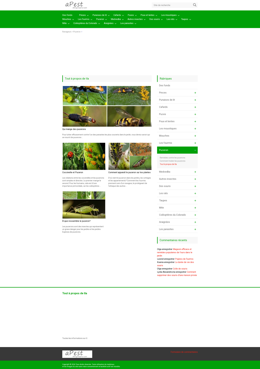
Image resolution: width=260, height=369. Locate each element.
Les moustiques (169, 15)
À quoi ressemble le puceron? (76, 221)
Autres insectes (135, 19)
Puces (131, 15)
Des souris (154, 19)
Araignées (108, 23)
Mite (64, 23)
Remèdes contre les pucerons (172, 158)
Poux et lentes (147, 15)
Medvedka (116, 19)
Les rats (170, 19)
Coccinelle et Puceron (72, 172)
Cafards (117, 15)
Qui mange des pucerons (74, 129)
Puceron (100, 19)
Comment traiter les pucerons (172, 161)
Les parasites (126, 23)
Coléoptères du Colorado (85, 23)
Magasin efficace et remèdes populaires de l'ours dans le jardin (174, 252)
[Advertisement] (130, 55)
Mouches (66, 19)
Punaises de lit (99, 15)
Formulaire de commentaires (184, 352)
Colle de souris (180, 268)
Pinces (82, 15)
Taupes (184, 19)
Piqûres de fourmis (184, 259)
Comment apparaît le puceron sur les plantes (129, 172)
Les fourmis (83, 19)
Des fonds (67, 15)
